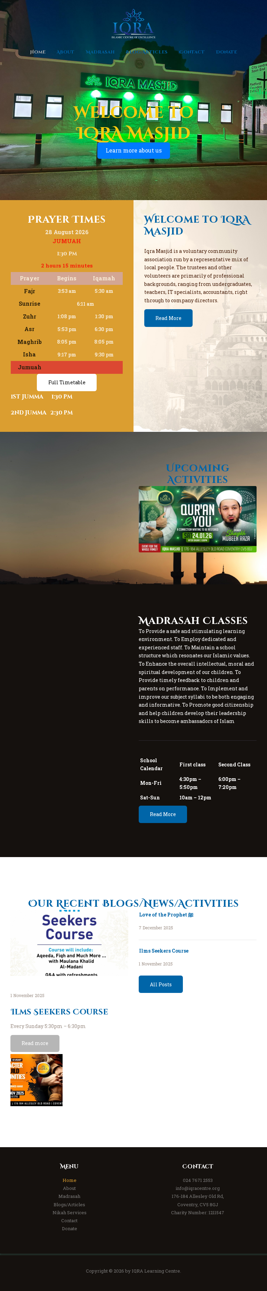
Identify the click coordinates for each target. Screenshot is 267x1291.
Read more (35, 1043)
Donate (69, 1228)
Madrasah (69, 1196)
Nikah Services (69, 1212)
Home (69, 1180)
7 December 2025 (156, 927)
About (69, 1188)
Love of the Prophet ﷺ (166, 915)
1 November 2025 (27, 995)
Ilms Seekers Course (59, 1012)
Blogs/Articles (69, 1204)
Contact (69, 1220)
